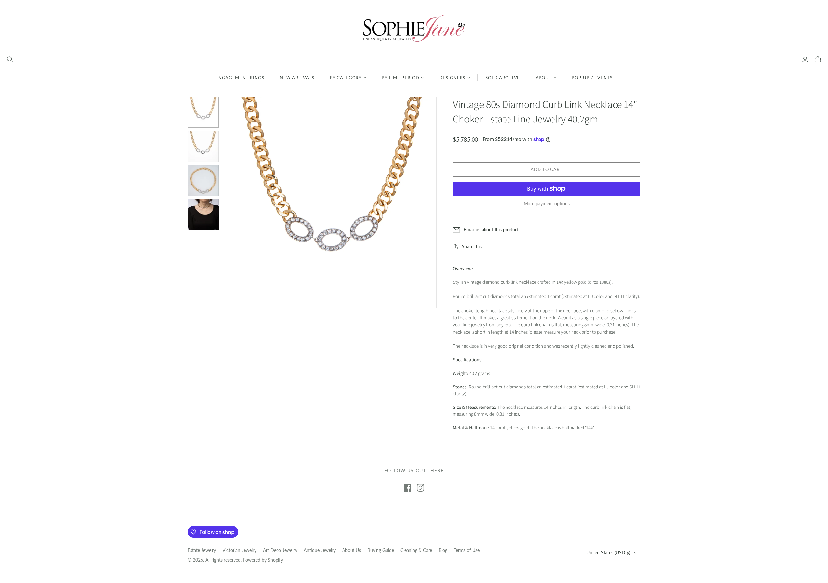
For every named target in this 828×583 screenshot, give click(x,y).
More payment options (547, 203)
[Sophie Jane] (414, 28)
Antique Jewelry (320, 550)
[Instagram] (420, 488)
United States (608, 552)
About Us (351, 550)
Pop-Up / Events (592, 77)
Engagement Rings (240, 77)
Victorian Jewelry (239, 550)
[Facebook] (407, 488)
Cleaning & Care (416, 550)
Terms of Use (467, 550)
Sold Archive (502, 77)
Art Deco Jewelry (280, 550)
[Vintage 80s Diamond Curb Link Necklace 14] (203, 112)
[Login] (805, 59)
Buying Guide (380, 550)
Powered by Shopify (263, 560)
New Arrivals (297, 77)
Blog (443, 550)
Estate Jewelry (202, 550)
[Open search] (10, 59)
